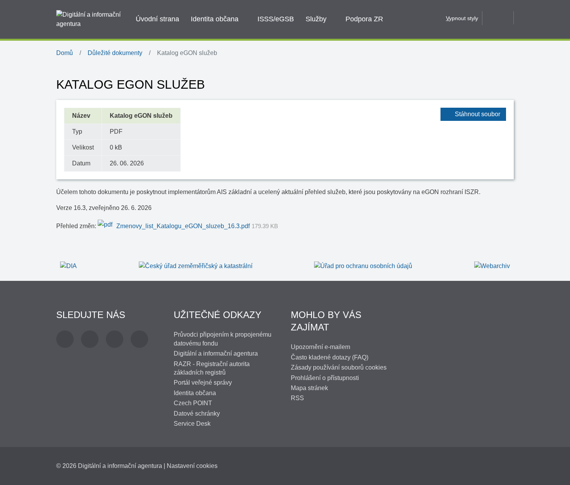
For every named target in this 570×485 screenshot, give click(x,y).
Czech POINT (193, 403)
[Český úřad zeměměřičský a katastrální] (195, 266)
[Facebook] (65, 339)
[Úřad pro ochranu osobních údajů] (363, 266)
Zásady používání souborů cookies (339, 367)
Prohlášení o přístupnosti (325, 378)
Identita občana (214, 19)
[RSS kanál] (139, 339)
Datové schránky (197, 413)
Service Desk (192, 423)
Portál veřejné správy (203, 382)
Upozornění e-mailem (320, 347)
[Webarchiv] (492, 266)
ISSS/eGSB (275, 19)
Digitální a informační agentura (216, 353)
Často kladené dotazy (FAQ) (329, 357)
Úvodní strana (157, 19)
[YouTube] (114, 339)
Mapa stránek (309, 388)
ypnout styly (462, 18)
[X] (89, 339)
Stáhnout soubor (477, 114)
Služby (316, 19)
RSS (297, 398)
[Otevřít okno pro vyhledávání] (497, 17)
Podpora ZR (364, 19)
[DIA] (68, 266)
